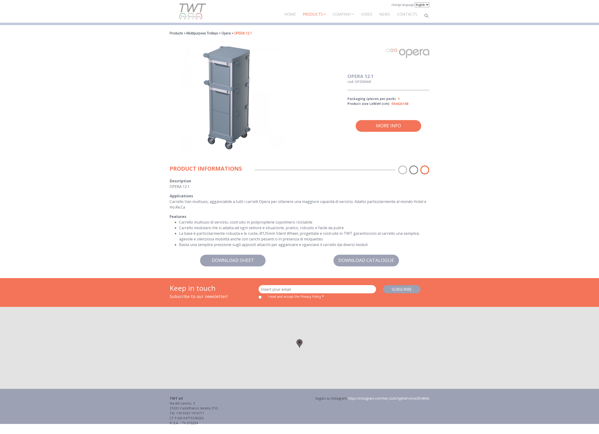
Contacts (407, 14)
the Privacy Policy (308, 296)
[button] (299, 343)
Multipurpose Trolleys (202, 33)
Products (313, 14)
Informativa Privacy (184, 428)
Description (180, 181)
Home (290, 14)
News (384, 14)
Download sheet (233, 260)
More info (388, 125)
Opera (226, 33)
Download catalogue (366, 260)
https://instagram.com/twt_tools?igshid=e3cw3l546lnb (388, 398)
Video (366, 14)
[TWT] (192, 11)
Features (178, 216)
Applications (181, 196)
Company (342, 14)
